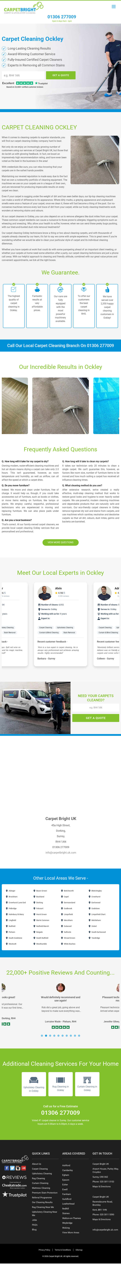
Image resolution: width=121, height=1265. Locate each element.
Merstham (68, 920)
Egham (65, 1175)
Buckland (40, 897)
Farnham (66, 1194)
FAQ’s (34, 1225)
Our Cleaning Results (42, 1202)
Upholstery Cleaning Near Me (44, 1214)
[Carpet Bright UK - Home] (23, 7)
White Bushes (69, 944)
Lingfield (12, 920)
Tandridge (95, 938)
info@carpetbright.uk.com (61, 852)
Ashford (66, 1165)
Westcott (12, 944)
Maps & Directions (102, 1186)
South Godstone (15, 938)
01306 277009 (62, 16)
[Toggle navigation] (114, 7)
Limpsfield (68, 914)
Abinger (11, 891)
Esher (65, 1184)
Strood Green (69, 938)
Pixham (11, 932)
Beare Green (41, 891)
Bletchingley (96, 891)
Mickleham (96, 920)
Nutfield (11, 926)
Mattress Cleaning (41, 1188)
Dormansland (69, 902)
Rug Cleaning (38, 1178)
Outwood (67, 926)
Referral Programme (42, 1197)
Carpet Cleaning (45, 628)
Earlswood (95, 902)
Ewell (65, 1189)
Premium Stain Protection (44, 1192)
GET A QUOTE (61, 75)
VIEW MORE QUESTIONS (60, 542)
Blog (34, 1229)
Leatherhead (68, 1203)
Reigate (39, 932)
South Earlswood (98, 932)
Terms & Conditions (63, 1250)
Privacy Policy (44, 1250)
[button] (42, 1036)
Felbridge (12, 908)
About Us (36, 1164)
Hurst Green (41, 914)
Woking (66, 1228)
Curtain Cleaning (40, 1183)
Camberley (67, 1170)
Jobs (34, 1220)
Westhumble (41, 944)
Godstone (95, 908)
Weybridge (67, 1223)
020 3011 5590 (107, 1214)
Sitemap (79, 1250)
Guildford (66, 1199)
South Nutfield (42, 938)
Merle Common (42, 920)
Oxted (94, 926)
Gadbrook (67, 908)
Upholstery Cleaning (65, 628)
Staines (66, 1213)
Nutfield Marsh (42, 926)
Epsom (65, 1180)
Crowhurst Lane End (17, 902)
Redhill (65, 1208)
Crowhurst (95, 897)
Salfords (67, 932)
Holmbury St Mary (16, 914)
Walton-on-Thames (71, 1218)
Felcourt (39, 908)
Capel (66, 897)
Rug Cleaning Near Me (43, 1207)
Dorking (39, 902)
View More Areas (70, 1232)
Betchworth (68, 891)
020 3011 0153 (107, 1181)
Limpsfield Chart (98, 914)
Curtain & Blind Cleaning (49, 633)
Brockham (12, 897)
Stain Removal (9, 633)
